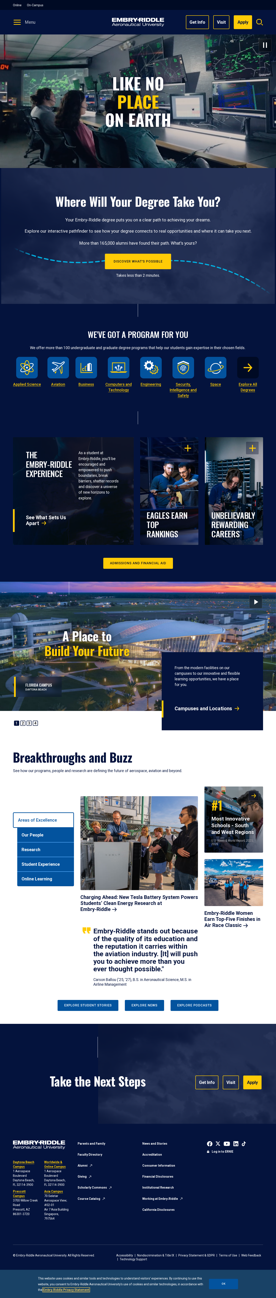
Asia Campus (53, 1191)
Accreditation (152, 1154)
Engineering (151, 384)
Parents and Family (91, 1143)
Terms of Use (228, 1255)
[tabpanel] (171, 887)
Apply (252, 1082)
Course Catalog (89, 1198)
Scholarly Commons (92, 1187)
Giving (82, 1176)
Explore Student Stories (88, 1005)
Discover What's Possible (138, 261)
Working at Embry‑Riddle (160, 1198)
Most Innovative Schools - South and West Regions (232, 815)
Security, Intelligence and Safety (183, 390)
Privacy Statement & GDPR (196, 1255)
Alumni (83, 1165)
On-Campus (35, 5)
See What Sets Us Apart (46, 521)
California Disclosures (158, 1209)
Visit (221, 22)
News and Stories (154, 1143)
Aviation (58, 384)
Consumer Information (158, 1165)
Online (17, 5)
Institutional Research (158, 1187)
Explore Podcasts (194, 1005)
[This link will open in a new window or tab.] (209, 1143)
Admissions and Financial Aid (138, 563)
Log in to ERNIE (222, 1151)
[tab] (43, 820)
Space (215, 384)
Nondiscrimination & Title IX (155, 1255)
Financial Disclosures (157, 1176)
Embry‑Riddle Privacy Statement (66, 1290)
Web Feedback (251, 1255)
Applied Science (27, 384)
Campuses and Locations (203, 709)
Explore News (144, 1005)
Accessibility (124, 1255)
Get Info (197, 22)
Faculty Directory (90, 1154)
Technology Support (133, 1259)
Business (86, 384)
